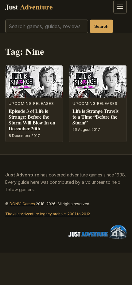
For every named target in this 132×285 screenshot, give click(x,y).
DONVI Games (22, 204)
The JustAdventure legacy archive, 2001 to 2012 (47, 214)
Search (101, 26)
